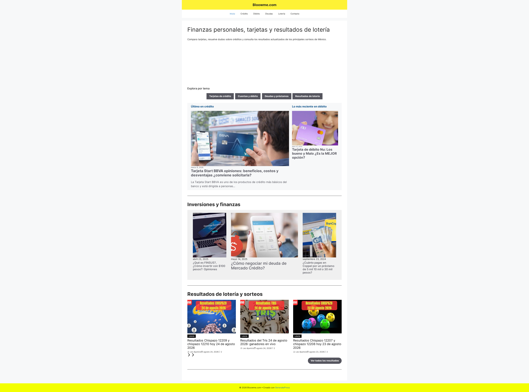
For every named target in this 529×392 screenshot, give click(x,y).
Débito (256, 13)
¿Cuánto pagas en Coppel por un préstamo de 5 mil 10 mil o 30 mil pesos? (318, 267)
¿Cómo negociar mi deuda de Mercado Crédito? (259, 266)
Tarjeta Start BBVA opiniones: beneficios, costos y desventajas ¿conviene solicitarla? (234, 173)
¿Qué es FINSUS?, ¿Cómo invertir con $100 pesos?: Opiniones (209, 266)
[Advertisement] (264, 64)
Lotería (281, 13)
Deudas (269, 13)
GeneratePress (282, 387)
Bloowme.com (264, 5)
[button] (189, 355)
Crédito (244, 13)
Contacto (295, 13)
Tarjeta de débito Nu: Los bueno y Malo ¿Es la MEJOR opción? (314, 153)
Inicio (232, 13)
